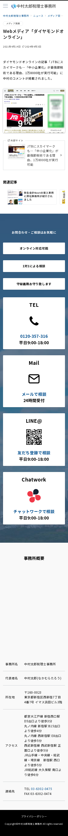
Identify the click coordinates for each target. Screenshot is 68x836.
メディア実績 (13, 23)
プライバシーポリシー (34, 816)
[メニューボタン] (5, 6)
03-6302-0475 (41, 788)
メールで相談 (34, 394)
